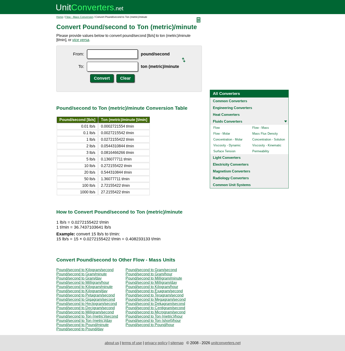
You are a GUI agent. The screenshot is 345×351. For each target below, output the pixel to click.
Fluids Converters (227, 121)
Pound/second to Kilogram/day (81, 291)
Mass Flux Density (265, 133)
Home (59, 17)
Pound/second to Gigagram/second (85, 299)
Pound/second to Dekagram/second (155, 304)
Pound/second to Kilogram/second (85, 270)
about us (112, 343)
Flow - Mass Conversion (79, 17)
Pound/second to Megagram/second (156, 299)
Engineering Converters (232, 108)
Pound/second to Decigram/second (85, 308)
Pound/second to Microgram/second (155, 312)
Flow (216, 127)
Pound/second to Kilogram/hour (152, 287)
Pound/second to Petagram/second (85, 295)
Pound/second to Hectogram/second (86, 304)
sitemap (177, 343)
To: (81, 66)
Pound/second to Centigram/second (155, 308)
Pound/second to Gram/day (79, 278)
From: (78, 54)
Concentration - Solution (268, 139)
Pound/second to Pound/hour (150, 325)
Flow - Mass (260, 127)
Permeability (260, 151)
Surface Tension (224, 151)
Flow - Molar (221, 133)
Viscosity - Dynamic (227, 145)
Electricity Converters (231, 164)
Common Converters (230, 101)
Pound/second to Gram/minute (81, 274)
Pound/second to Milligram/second (85, 312)
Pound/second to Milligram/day (151, 283)
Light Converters (227, 158)
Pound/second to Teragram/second (155, 295)
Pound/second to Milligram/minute (154, 278)
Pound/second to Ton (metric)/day (84, 321)
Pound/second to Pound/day (80, 329)
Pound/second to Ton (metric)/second (87, 316)
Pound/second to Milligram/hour (82, 283)
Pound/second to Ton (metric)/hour (154, 316)
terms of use (132, 343)
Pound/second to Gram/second (151, 270)
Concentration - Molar (227, 139)
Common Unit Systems (232, 185)
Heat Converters (226, 115)
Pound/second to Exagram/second (154, 291)
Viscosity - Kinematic (266, 145)
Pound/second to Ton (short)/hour (153, 321)
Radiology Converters (231, 178)
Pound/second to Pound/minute (82, 325)
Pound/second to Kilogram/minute (84, 287)
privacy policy (156, 343)
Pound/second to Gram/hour (149, 274)
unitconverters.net (226, 343)
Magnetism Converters (231, 171)
